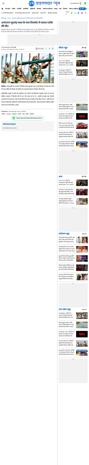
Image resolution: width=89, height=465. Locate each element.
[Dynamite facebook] (85, 13)
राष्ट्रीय (13, 9)
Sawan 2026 (35, 13)
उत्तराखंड (39, 9)
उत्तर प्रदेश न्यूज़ (65, 309)
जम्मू (23, 114)
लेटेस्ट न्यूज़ (63, 48)
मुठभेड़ (27, 114)
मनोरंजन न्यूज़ (64, 234)
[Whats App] (46, 48)
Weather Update (52, 13)
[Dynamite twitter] (75, 13)
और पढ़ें (84, 48)
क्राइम (56, 9)
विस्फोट (32, 114)
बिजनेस (65, 9)
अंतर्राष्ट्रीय (25, 9)
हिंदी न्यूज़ (3, 18)
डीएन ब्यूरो (13, 48)
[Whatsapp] (13, 118)
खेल (60, 9)
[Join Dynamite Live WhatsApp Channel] (71, 13)
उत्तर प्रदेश (7, 9)
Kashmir (14, 114)
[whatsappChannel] (85, 3)
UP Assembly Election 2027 (22, 13)
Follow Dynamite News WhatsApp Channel (29, 118)
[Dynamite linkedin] (78, 13)
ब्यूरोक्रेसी (32, 9)
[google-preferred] (39, 48)
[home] (2, 8)
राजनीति (19, 9)
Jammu (9, 114)
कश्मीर (19, 114)
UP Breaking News (8, 13)
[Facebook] (49, 48)
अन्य (60, 177)
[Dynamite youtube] (82, 13)
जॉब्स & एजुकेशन (73, 9)
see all (84, 234)
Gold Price (43, 13)
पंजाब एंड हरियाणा (47, 9)
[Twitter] (53, 48)
